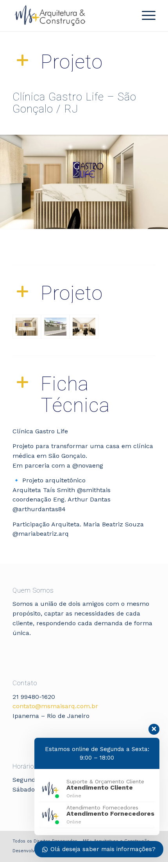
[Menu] (144, 15)
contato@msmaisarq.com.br (55, 706)
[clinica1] (84, 327)
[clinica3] (27, 327)
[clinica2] (55, 327)
